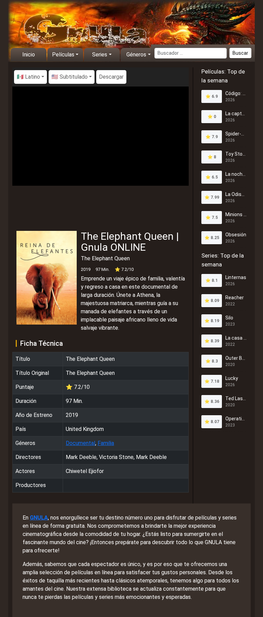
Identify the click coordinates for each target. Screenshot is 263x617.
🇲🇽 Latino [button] (28, 77)
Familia (106, 443)
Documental (80, 443)
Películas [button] (63, 54)
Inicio (28, 54)
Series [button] (99, 54)
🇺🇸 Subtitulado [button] (69, 77)
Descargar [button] (111, 77)
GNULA (39, 517)
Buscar (240, 53)
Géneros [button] (136, 54)
